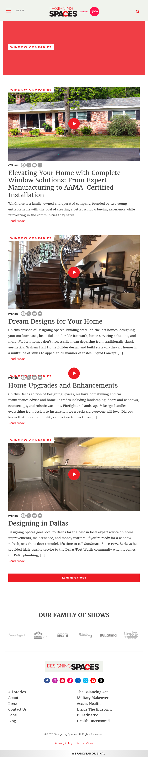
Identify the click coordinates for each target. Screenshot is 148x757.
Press (13, 703)
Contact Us (17, 709)
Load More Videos (74, 577)
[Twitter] (28, 165)
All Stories (17, 692)
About (13, 698)
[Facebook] (23, 165)
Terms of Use (85, 743)
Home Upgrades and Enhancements (63, 385)
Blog (12, 721)
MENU (19, 10)
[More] (40, 165)
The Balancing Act (92, 692)
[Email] (34, 165)
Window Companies (31, 89)
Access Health (89, 703)
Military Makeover (92, 698)
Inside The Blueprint (94, 709)
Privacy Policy (63, 743)
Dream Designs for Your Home (55, 321)
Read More (16, 221)
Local (12, 715)
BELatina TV (87, 715)
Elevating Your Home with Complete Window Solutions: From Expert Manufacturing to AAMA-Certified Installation (64, 184)
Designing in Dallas (38, 523)
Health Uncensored (93, 721)
